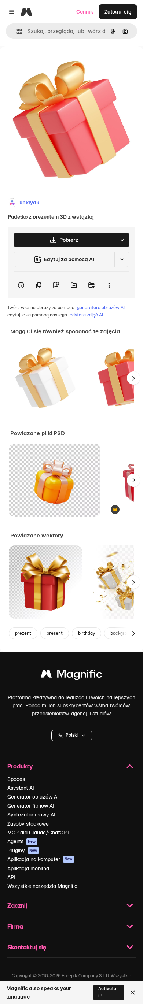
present (55, 633)
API (11, 877)
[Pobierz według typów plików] (122, 240)
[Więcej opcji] (109, 285)
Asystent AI (20, 788)
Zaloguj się (117, 11)
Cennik (85, 11)
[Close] (133, 992)
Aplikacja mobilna (28, 868)
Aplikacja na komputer (40, 859)
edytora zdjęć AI (86, 315)
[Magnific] (71, 675)
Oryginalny (51, 62)
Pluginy (22, 850)
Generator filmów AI (30, 806)
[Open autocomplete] (16, 31)
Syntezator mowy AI (31, 814)
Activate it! (107, 992)
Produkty (20, 766)
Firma (15, 926)
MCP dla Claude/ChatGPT (38, 832)
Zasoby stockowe (28, 823)
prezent (23, 633)
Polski (72, 735)
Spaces (16, 779)
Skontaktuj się (26, 947)
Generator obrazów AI (33, 796)
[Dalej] (133, 378)
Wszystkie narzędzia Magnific (42, 886)
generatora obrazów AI (101, 308)
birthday (86, 633)
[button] (71, 735)
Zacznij (17, 905)
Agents (21, 841)
